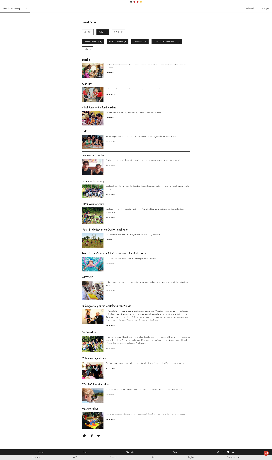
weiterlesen (110, 72)
